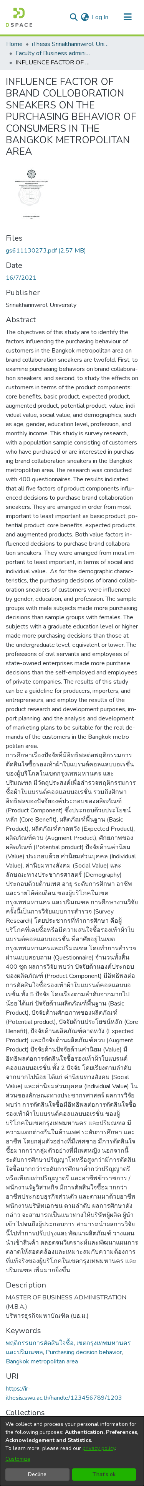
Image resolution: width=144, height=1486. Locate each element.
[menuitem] (84, 17)
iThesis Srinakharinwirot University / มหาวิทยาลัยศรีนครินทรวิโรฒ (70, 44)
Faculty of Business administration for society (53, 53)
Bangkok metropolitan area (42, 1361)
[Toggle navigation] (127, 17)
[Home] (19, 17)
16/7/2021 (21, 278)
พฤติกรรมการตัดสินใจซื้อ (40, 1343)
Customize (17, 1459)
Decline (37, 1474)
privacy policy (99, 1448)
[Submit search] (73, 17)
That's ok (104, 1474)
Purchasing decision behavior (84, 1352)
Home (14, 44)
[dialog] (72, 1451)
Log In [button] (100, 17)
